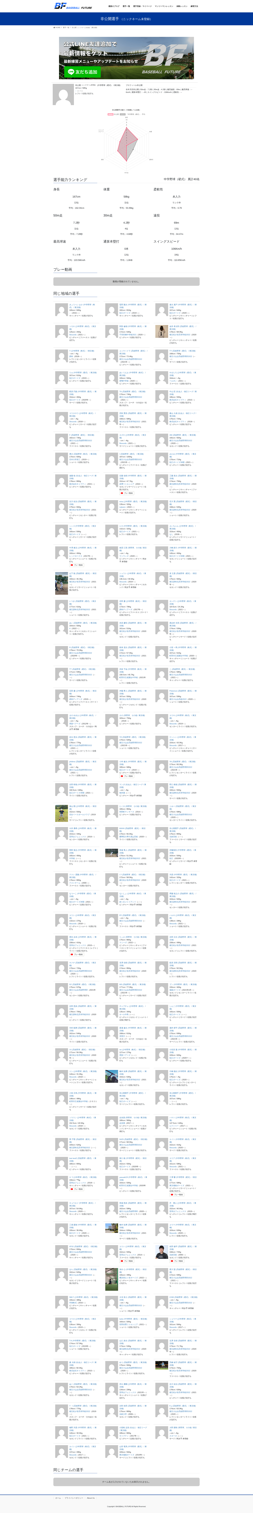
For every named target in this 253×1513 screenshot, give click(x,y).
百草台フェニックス (77, 837)
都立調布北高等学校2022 (179, 484)
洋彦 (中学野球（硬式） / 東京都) (183, 875)
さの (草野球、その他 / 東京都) (132, 715)
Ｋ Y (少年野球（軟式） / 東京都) (83, 1177)
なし (171, 534)
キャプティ (124, 1436)
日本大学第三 (74, 459)
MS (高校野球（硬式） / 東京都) (132, 984)
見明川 (122, 1036)
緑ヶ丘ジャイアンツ (127, 902)
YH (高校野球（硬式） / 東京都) (132, 737)
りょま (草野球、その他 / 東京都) (133, 937)
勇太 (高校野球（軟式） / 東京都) (83, 454)
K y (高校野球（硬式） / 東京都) (182, 1406)
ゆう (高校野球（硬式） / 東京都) (133, 1362)
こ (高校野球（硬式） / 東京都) (182, 669)
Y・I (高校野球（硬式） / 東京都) (83, 1406)
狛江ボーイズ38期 (176, 462)
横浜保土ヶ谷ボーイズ (128, 1278)
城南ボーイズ (175, 990)
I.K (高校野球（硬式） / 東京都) (82, 1050)
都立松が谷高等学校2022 (179, 335)
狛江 (171, 858)
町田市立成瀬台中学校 (178, 656)
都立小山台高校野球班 (78, 990)
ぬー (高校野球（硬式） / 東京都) (83, 1384)
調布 (71, 356)
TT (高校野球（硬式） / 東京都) (82, 669)
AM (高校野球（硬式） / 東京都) (182, 435)
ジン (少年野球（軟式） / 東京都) (83, 1071)
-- (76, 91)
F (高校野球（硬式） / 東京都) (81, 435)
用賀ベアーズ (74, 724)
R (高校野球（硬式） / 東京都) (81, 647)
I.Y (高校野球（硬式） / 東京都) (132, 875)
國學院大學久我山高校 (128, 837)
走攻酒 (122, 1123)
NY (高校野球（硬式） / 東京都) (82, 984)
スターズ (173, 1436)
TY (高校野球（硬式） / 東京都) (182, 351)
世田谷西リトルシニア (128, 1324)
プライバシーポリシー (74, 1498)
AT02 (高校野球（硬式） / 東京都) (83, 1246)
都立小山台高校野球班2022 (130, 359)
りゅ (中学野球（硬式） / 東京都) (83, 373)
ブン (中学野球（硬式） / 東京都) (183, 984)
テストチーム (74, 883)
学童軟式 (73, 1303)
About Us (91, 1498)
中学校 (72, 858)
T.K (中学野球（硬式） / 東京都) (82, 1341)
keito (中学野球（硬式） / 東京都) (133, 1319)
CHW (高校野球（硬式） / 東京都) (183, 1297)
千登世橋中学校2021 (128, 335)
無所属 (122, 793)
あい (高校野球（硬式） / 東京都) (83, 623)
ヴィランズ (124, 556)
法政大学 (123, 1414)
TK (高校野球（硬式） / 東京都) (132, 391)
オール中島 (124, 1014)
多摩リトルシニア (126, 484)
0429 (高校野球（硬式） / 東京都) (133, 1139)
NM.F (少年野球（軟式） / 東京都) (83, 1297)
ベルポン (173, 381)
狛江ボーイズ (124, 313)
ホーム (58, 1498)
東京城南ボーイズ (176, 1185)
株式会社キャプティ (177, 400)
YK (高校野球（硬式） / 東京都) (182, 762)
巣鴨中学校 (124, 381)
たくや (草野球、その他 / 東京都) (133, 806)
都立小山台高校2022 (178, 699)
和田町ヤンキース (126, 812)
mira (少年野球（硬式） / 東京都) (133, 501)
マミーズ (123, 942)
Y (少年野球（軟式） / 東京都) (81, 351)
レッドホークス (75, 556)
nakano (122, 507)
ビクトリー (174, 1126)
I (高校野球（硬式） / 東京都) (131, 454)
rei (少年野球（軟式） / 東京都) (132, 1050)
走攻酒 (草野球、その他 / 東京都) (133, 1117)
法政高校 (173, 837)
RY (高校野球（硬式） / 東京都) (132, 915)
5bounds (73, 335)
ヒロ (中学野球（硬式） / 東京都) (133, 526)
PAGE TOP (245, 1465)
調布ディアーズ (125, 609)
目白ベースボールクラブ (79, 814)
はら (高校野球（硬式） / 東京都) (83, 1269)
